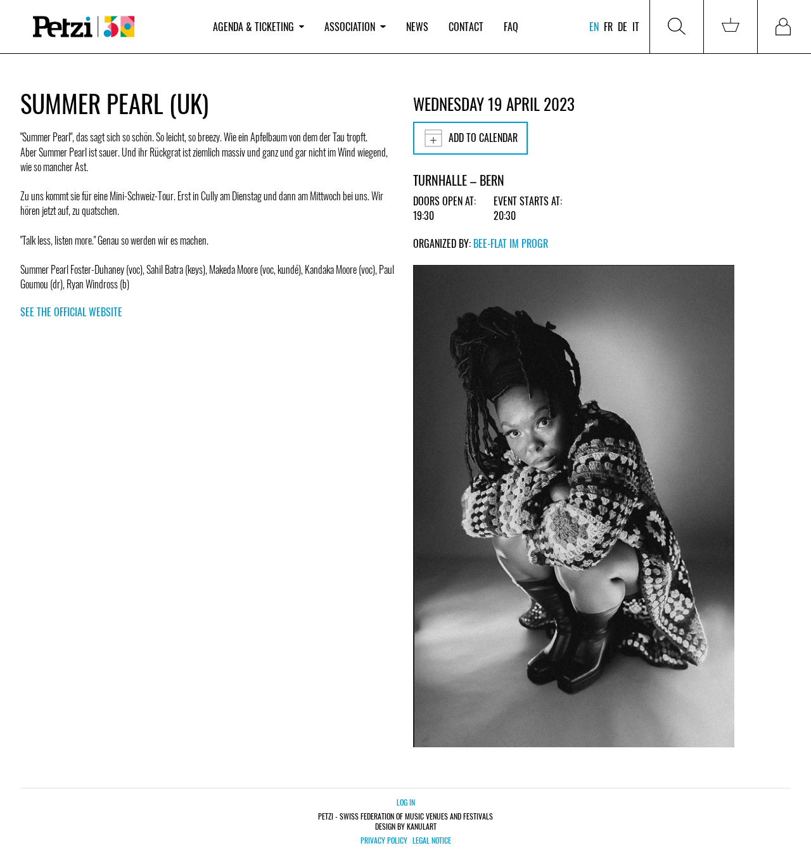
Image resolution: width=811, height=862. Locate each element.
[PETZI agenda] (111, 27)
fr (608, 26)
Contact (466, 26)
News (417, 26)
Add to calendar (483, 137)
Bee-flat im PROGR (510, 243)
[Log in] (784, 26)
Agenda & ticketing (253, 26)
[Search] (676, 26)
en (594, 26)
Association (349, 26)
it (635, 26)
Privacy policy (384, 840)
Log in (406, 802)
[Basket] (730, 26)
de (622, 26)
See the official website (71, 311)
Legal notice (431, 840)
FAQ (511, 26)
